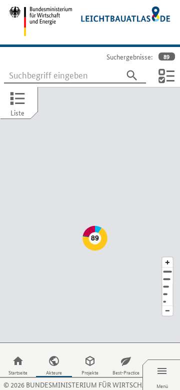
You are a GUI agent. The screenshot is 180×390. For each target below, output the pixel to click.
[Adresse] (168, 272)
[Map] (90, 215)
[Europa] (168, 302)
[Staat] (168, 294)
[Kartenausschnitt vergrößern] (168, 262)
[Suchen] (132, 75)
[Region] (168, 286)
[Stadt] (168, 279)
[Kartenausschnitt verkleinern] (168, 311)
